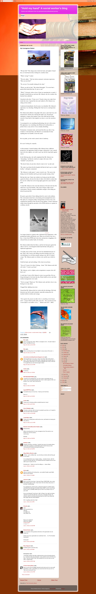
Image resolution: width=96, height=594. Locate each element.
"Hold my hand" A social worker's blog (44, 8)
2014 (63, 345)
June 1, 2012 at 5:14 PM (28, 501)
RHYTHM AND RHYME (28, 376)
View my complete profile (66, 234)
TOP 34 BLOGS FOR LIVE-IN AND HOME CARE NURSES (67, 183)
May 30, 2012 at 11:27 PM (29, 352)
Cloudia (25, 506)
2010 (63, 382)
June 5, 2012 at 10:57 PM (29, 561)
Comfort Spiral (26, 522)
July (64, 358)
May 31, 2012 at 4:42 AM (29, 396)
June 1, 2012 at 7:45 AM (28, 475)
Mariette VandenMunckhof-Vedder (31, 426)
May (64, 361)
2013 (63, 347)
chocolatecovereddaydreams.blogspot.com (33, 357)
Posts (63, 387)
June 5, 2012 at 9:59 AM (28, 549)
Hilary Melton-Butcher (28, 453)
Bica (24, 339)
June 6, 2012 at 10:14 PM (29, 571)
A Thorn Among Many (28, 565)
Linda (24, 400)
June (64, 360)
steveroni (25, 479)
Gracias (64, 370)
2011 (63, 380)
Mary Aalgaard (26, 545)
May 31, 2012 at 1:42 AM (29, 372)
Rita (24, 349)
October (65, 352)
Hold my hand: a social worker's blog (67, 210)
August (65, 356)
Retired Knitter (26, 530)
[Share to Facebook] (25, 334)
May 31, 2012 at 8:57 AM (29, 404)
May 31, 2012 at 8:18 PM (29, 448)
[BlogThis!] (22, 334)
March (64, 374)
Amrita (25, 368)
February (65, 376)
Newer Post (23, 580)
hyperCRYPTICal (27, 389)
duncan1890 (52, 588)
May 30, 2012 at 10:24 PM (29, 344)
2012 (63, 349)
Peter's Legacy (66, 372)
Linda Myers (26, 417)
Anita (24, 470)
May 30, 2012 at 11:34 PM (29, 364)
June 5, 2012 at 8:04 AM (28, 541)
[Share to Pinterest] (26, 334)
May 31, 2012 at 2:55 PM (29, 438)
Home (21, 42)
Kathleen (25, 442)
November (65, 350)
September (66, 354)
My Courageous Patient (68, 363)
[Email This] (21, 334)
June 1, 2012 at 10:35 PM (29, 525)
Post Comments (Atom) (31, 583)
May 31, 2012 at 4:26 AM (29, 385)
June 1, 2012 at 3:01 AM (28, 466)
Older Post (54, 580)
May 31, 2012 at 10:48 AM (29, 413)
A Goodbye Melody (67, 365)
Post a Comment (26, 574)
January (65, 378)
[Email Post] (49, 332)
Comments (64, 390)
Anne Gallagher (27, 408)
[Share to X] (23, 334)
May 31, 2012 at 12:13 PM (29, 422)
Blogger (63, 588)
